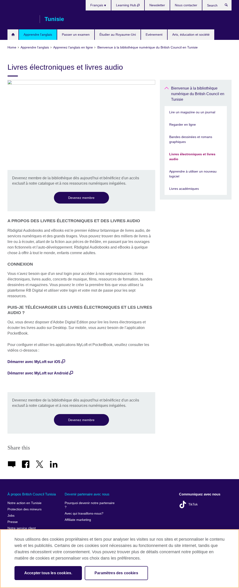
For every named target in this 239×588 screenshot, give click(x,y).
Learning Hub (126, 5)
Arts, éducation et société (191, 34)
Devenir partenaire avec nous (87, 494)
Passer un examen (76, 34)
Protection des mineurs (24, 509)
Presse (12, 522)
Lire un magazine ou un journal (192, 112)
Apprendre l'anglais (38, 34)
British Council (21, 19)
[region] (119, 558)
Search (229, 6)
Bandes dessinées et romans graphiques (190, 139)
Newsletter (157, 5)
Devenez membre (81, 198)
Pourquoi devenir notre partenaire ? (90, 505)
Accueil (12, 34)
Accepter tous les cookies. (48, 573)
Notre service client (21, 528)
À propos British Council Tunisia (31, 494)
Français (97, 5)
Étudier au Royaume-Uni (117, 34)
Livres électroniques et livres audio (192, 156)
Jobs (10, 515)
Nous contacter (186, 5)
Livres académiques (184, 188)
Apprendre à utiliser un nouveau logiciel (193, 173)
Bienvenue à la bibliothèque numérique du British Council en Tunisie (197, 93)
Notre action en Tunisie (24, 503)
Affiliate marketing (78, 520)
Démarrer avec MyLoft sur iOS (33, 362)
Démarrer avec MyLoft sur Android (37, 373)
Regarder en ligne (182, 124)
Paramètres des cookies (116, 573)
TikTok (193, 504)
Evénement (154, 34)
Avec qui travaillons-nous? (84, 513)
